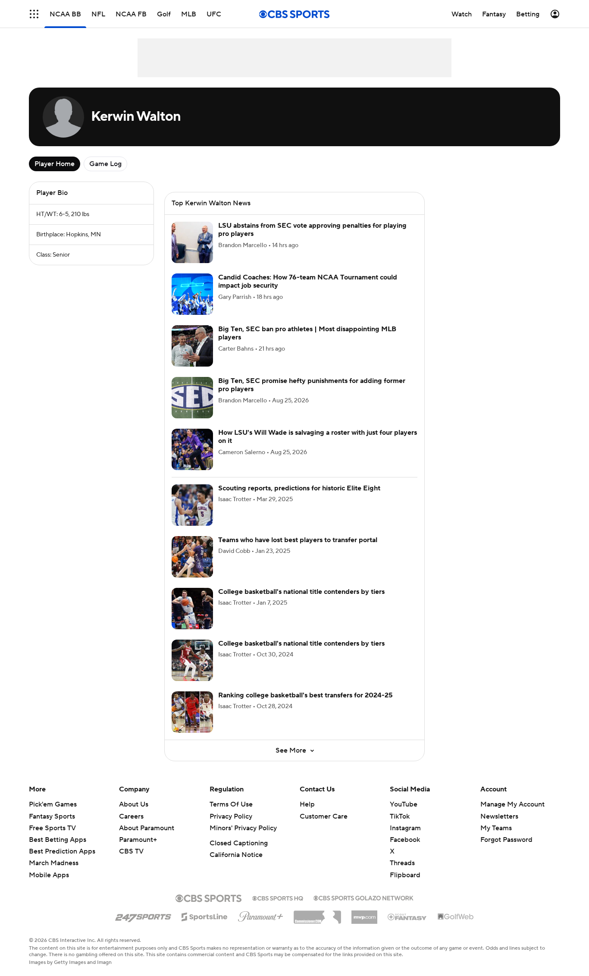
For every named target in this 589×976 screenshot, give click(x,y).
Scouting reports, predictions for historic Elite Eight (299, 488)
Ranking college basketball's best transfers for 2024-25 (305, 695)
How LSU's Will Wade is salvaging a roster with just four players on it (317, 436)
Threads (402, 863)
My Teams (496, 828)
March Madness (53, 863)
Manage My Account (512, 804)
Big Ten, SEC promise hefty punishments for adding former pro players (311, 385)
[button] (34, 14)
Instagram (405, 828)
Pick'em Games (53, 804)
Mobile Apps (49, 875)
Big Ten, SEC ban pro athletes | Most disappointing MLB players (307, 333)
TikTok (400, 816)
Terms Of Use (231, 804)
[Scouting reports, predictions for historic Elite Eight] (192, 505)
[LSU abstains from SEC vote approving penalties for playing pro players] (192, 242)
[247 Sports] (143, 915)
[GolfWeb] (456, 917)
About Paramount (146, 828)
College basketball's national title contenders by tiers (301, 591)
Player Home (54, 164)
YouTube (403, 804)
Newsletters (499, 816)
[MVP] (364, 914)
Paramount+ (138, 839)
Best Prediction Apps (62, 851)
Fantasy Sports (52, 816)
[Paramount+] (260, 914)
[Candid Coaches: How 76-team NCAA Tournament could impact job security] (192, 294)
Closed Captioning (239, 843)
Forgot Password (506, 839)
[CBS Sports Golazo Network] (363, 897)
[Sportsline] (205, 915)
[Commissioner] (317, 914)
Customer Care (324, 816)
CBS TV (131, 851)
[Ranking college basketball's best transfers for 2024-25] (192, 712)
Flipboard (405, 875)
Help (307, 804)
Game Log (105, 164)
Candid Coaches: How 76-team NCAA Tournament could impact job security (307, 281)
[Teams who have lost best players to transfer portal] (192, 556)
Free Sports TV (52, 828)
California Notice (236, 854)
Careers (131, 816)
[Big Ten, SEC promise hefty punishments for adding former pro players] (192, 397)
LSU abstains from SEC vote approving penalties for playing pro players (312, 229)
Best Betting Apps (57, 839)
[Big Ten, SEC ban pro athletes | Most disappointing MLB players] (192, 346)
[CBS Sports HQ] (277, 897)
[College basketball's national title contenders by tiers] (192, 608)
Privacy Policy (231, 816)
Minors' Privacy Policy (243, 828)
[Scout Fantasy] (407, 916)
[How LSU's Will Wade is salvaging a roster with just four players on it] (192, 449)
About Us (133, 804)
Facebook (405, 839)
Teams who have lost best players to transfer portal (297, 540)
